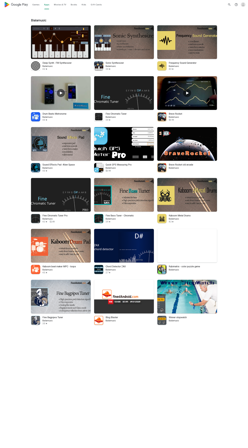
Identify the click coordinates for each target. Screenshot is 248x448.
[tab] (36, 4)
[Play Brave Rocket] (187, 93)
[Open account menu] (243, 4)
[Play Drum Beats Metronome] (61, 93)
